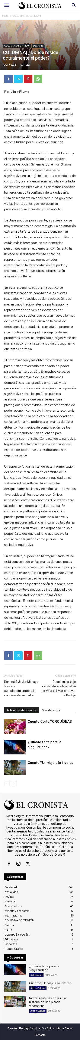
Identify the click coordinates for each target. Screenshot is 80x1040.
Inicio (5, 16)
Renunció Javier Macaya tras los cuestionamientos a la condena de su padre (21, 688)
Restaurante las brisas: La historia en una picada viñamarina (47, 1002)
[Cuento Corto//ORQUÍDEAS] (15, 726)
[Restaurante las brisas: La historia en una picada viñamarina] (15, 1001)
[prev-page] (7, 783)
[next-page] (13, 783)
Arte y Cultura (38, 988)
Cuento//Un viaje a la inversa (51, 762)
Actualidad (36, 975)
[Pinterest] (28, 79)
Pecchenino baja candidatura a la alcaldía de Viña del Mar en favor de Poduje (59, 688)
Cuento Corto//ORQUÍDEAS (50, 721)
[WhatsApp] (38, 79)
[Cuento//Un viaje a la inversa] (15, 767)
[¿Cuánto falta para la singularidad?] (15, 747)
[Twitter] (18, 79)
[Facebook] (8, 79)
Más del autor (51, 710)
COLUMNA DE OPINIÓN (27, 16)
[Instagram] (18, 864)
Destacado (38, 45)
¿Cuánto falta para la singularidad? (44, 968)
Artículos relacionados (22, 710)
